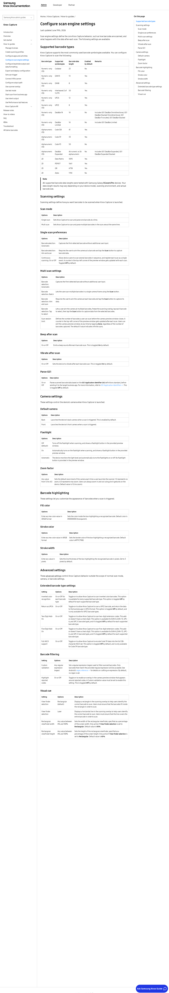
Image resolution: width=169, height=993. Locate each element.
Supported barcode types (145, 21)
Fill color (141, 71)
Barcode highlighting (144, 67)
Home (43, 16)
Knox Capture (53, 16)
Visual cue (142, 94)
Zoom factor (142, 63)
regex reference (82, 670)
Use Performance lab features (16, 102)
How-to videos (9, 114)
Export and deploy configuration (17, 71)
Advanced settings (143, 83)
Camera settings (142, 52)
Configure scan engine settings (17, 60)
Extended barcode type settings (150, 86)
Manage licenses (11, 48)
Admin (44, 4)
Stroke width (143, 79)
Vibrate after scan (144, 44)
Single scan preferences (147, 33)
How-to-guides (67, 16)
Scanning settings (143, 25)
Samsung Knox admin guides (15, 17)
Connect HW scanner (13, 78)
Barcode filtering (144, 90)
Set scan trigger (11, 75)
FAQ (5, 118)
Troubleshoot (8, 126)
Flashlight (141, 59)
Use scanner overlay (12, 86)
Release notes (8, 110)
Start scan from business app (16, 94)
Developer (57, 5)
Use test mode (10, 90)
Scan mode (142, 29)
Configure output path (13, 82)
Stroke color (142, 75)
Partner (71, 5)
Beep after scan (143, 40)
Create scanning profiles (14, 52)
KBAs (5, 122)
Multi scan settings (145, 36)
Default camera (143, 56)
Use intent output (12, 98)
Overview (7, 36)
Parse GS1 (141, 48)
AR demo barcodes (10, 130)
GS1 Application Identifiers (111, 385)
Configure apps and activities (16, 56)
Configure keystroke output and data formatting (17, 65)
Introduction (8, 32)
